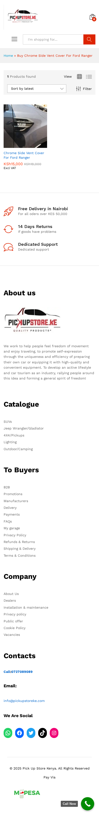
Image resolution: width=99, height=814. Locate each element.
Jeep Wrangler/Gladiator (24, 428)
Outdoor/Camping (18, 449)
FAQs (8, 521)
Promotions (13, 494)
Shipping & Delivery (20, 548)
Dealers (10, 600)
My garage (12, 528)
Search (89, 39)
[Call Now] (87, 803)
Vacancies (12, 635)
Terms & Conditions (20, 555)
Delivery (10, 508)
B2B (7, 487)
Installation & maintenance (26, 607)
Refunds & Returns (19, 542)
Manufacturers (16, 501)
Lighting (10, 442)
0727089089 (22, 672)
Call (7, 672)
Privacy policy (15, 614)
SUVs (8, 421)
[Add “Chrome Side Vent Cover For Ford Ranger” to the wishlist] (36, 145)
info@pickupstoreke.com (24, 701)
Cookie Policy (14, 628)
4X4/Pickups (14, 435)
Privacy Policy (15, 535)
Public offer (13, 621)
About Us (11, 594)
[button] (14, 145)
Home (8, 55)
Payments (12, 514)
